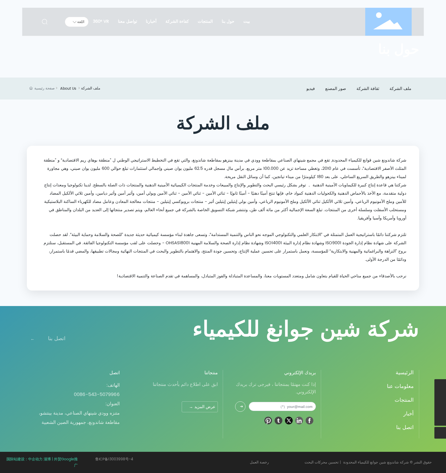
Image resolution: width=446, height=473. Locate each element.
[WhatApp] (440, 385)
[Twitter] (289, 420)
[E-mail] (440, 408)
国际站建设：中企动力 (24, 459)
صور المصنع (335, 88)
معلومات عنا (400, 386)
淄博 (47, 459)
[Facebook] (309, 420)
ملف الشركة (400, 88)
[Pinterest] (268, 420)
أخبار (408, 414)
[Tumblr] (278, 420)
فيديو (310, 88)
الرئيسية (405, 373)
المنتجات (404, 400)
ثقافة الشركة (367, 88)
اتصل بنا (57, 338)
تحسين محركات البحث (322, 462)
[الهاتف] (440, 396)
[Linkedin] (299, 420)
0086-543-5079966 (97, 394)
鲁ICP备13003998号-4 (114, 459)
